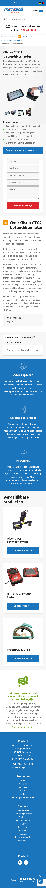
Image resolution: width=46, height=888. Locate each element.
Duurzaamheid (23, 820)
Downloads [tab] (28, 337)
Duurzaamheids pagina (22, 727)
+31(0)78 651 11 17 (25, 764)
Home (3, 37)
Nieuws (23, 824)
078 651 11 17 (28, 30)
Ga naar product (22, 550)
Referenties (23, 827)
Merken (23, 794)
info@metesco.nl (26, 767)
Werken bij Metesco (23, 813)
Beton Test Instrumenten (10, 40)
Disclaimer (23, 840)
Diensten (23, 790)
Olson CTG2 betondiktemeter (12, 44)
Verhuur (12, 37)
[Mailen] (40, 881)
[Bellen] (40, 875)
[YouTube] (26, 862)
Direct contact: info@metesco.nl (14, 3)
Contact (23, 834)
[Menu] (38, 10)
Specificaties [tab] (11, 337)
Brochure (23, 830)
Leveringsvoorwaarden (23, 797)
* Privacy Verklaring (23, 837)
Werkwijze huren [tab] (13, 342)
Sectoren (23, 817)
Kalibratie (23, 787)
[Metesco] (13, 10)
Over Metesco (23, 810)
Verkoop (23, 784)
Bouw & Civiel (26, 37)
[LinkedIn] (20, 862)
